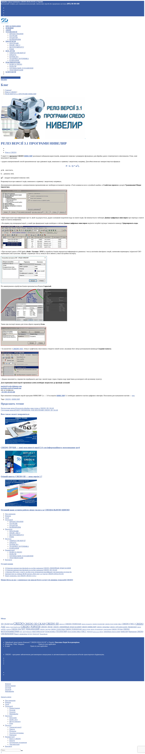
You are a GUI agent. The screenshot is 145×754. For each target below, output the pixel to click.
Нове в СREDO (15, 552)
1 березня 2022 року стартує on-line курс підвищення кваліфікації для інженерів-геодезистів (38, 572)
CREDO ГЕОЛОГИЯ (98, 624)
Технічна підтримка (19, 546)
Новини (8, 516)
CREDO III (52, 623)
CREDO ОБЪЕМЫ (102, 627)
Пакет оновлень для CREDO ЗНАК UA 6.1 (20, 576)
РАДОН (29, 634)
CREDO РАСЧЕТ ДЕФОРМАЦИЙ (25, 629)
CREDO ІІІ (62, 624)
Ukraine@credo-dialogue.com (20, 646)
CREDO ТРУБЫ (117, 629)
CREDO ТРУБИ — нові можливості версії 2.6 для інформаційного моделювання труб (40, 447)
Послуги (8, 539)
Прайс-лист (14, 533)
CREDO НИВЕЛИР (88, 627)
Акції (7, 518)
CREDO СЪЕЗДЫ (45, 629)
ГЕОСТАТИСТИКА (74, 632)
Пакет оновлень (20, 634)
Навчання (14, 548)
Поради (12, 554)
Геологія (13, 525)
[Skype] (5, 10)
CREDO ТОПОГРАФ (58, 629)
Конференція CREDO (97, 631)
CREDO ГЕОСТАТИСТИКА (113, 624)
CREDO (8, 399)
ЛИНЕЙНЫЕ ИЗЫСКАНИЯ (112, 632)
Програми (14, 531)
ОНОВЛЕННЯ (7, 634)
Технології (9, 520)
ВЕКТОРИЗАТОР (38, 632)
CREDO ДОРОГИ (30, 626)
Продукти (8, 529)
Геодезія (13, 523)
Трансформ (43, 634)
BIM (11, 624)
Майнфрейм (15, 527)
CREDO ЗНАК (47, 627)
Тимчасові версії (17, 541)
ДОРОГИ (89, 632)
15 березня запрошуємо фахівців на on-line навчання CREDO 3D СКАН (31, 570)
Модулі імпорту (16, 535)
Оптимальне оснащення (21, 556)
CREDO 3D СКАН (34, 623)
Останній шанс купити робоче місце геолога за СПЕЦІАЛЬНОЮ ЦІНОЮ (35, 510)
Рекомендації (10, 550)
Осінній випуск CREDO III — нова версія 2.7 (21, 476)
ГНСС (83, 631)
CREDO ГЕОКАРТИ (87, 624)
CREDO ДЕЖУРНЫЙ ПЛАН (13, 627)
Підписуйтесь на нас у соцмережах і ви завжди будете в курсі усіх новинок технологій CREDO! (37, 580)
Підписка (13, 544)
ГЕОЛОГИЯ (61, 631)
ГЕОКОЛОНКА (50, 632)
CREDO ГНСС (128, 624)
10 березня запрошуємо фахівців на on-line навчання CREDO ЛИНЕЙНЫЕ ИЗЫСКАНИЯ (38, 568)
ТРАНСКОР (35, 634)
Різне (11, 537)
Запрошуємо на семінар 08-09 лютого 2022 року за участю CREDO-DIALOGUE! (34, 574)
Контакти (8, 560)
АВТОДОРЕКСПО (27, 631)
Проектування (16, 521)
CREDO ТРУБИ (86, 629)
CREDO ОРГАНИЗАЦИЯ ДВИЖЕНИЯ (123, 627)
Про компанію (10, 514)
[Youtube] (5, 12)
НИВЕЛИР (16, 399)
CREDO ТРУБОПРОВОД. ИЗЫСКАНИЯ (100, 629)
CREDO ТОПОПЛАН (73, 629)
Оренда (12, 542)
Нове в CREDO (10, 152)
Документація (16, 558)
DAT (20, 632)
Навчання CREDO (135, 631)
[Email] (5, 15)
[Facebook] (5, 8)
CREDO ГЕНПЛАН (73, 624)
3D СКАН (5, 624)
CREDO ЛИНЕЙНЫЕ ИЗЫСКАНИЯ (67, 627)
